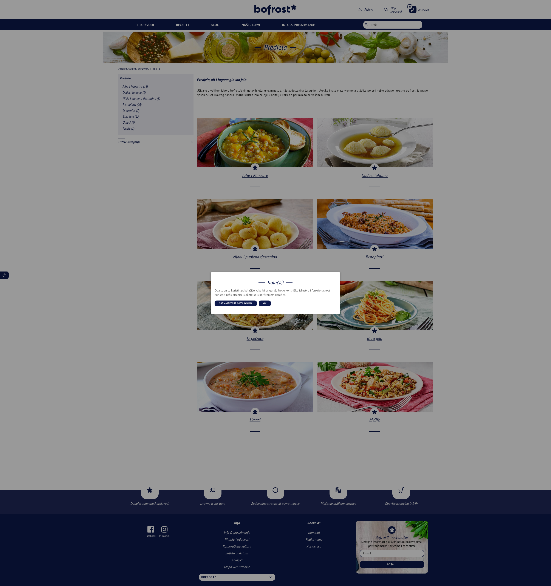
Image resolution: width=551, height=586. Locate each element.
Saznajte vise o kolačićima (235, 303)
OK (264, 303)
